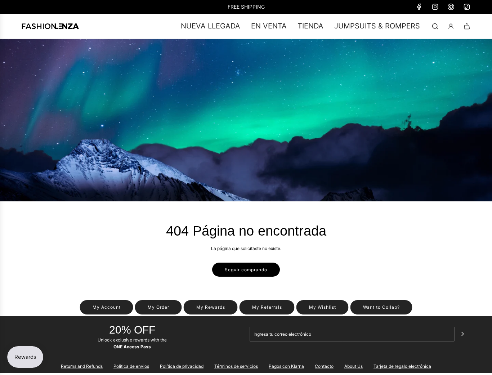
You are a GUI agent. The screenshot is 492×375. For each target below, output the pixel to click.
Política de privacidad (181, 366)
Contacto (324, 366)
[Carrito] (467, 26)
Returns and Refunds (82, 366)
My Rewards (210, 307)
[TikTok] (467, 6)
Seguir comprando (246, 269)
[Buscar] (435, 26)
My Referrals (267, 307)
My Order (158, 307)
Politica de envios (131, 366)
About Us (353, 366)
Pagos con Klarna (286, 366)
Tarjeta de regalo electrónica (402, 366)
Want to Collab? (381, 307)
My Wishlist (322, 307)
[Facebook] (419, 6)
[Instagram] (435, 6)
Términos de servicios (236, 366)
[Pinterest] (451, 6)
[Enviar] (462, 334)
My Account (107, 307)
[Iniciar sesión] (451, 26)
